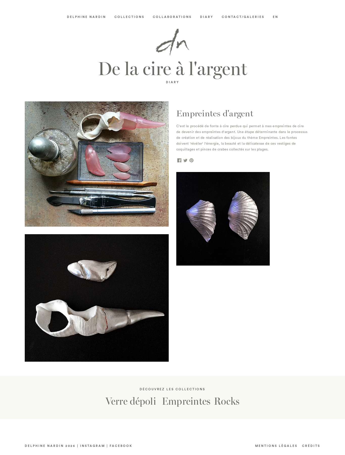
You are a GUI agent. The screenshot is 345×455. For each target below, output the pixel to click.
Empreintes (186, 401)
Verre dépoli (131, 401)
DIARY (172, 82)
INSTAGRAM (92, 445)
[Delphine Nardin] (172, 44)
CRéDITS (311, 445)
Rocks (226, 401)
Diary (206, 16)
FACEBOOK (121, 445)
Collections (129, 16)
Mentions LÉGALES (276, 445)
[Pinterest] (191, 160)
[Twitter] (185, 160)
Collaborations (172, 16)
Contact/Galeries (243, 16)
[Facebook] (179, 160)
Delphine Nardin (86, 16)
